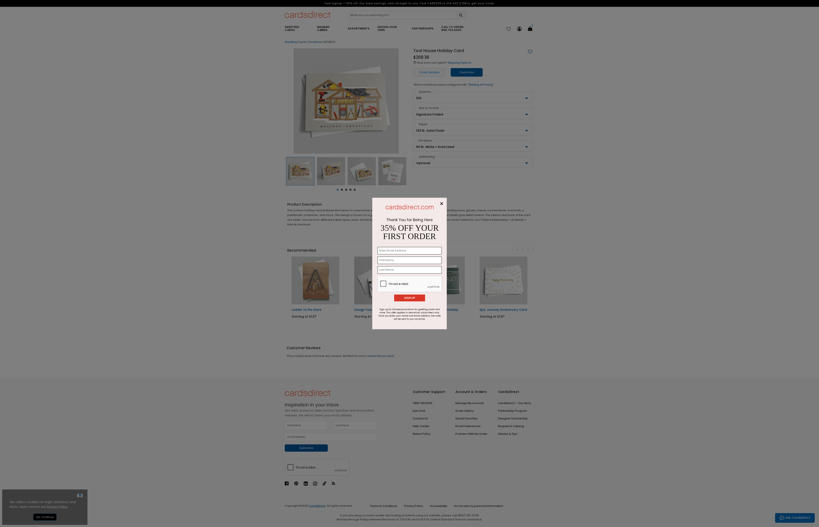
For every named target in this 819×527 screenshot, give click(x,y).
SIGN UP (409, 298)
